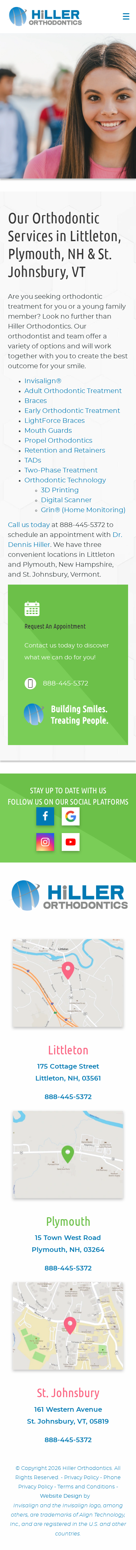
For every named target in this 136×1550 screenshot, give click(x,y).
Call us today (29, 525)
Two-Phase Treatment (61, 470)
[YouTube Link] (71, 842)
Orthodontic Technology (65, 480)
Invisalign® (42, 381)
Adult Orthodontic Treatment (73, 391)
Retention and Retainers (64, 450)
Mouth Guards (48, 430)
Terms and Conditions (86, 1486)
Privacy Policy (81, 1477)
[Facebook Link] (45, 816)
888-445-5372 (65, 683)
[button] (54, 616)
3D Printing (60, 490)
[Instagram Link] (45, 842)
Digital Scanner (66, 500)
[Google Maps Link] (71, 816)
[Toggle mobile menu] (126, 16)
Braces (35, 401)
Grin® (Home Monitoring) (83, 510)
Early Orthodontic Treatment (72, 411)
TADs (32, 460)
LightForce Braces (54, 421)
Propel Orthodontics (58, 440)
